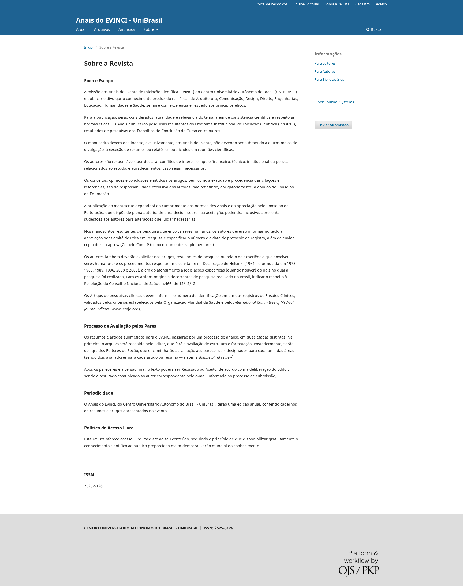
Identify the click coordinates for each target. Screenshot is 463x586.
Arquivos (102, 29)
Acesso (381, 4)
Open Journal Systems (334, 102)
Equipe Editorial (306, 4)
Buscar (376, 29)
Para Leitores (325, 63)
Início (88, 47)
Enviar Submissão (333, 125)
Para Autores (325, 71)
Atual (80, 29)
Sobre (149, 29)
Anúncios (126, 29)
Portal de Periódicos (271, 4)
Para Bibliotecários (329, 79)
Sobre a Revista (337, 4)
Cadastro (362, 4)
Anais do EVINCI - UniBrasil (119, 20)
